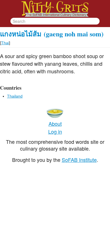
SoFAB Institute (79, 159)
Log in (55, 131)
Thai (5, 43)
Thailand (15, 96)
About (55, 123)
